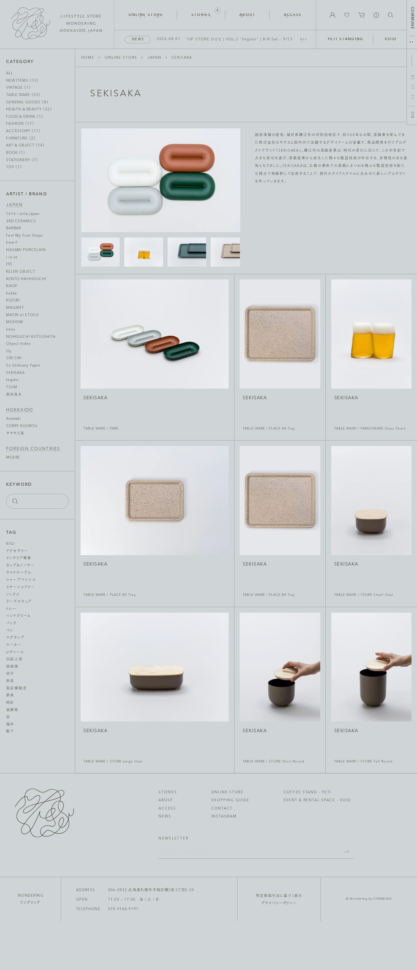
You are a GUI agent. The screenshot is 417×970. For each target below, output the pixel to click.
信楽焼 (12, 667)
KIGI (10, 544)
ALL (303, 39)
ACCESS (167, 808)
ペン (10, 631)
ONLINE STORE (121, 58)
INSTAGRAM (224, 816)
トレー (11, 609)
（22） (29, 109)
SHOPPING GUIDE (230, 800)
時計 (10, 703)
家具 (10, 695)
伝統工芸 (14, 659)
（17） (20, 124)
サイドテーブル (19, 573)
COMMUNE (412, 18)
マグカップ (15, 638)
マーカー (13, 645)
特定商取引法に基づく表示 (279, 896)
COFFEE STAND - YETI (308, 792)
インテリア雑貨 (18, 558)
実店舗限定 (16, 688)
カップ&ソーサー (20, 565)
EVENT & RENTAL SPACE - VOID (317, 800)
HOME (88, 58)
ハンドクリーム (18, 616)
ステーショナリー (20, 587)
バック (11, 623)
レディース (15, 652)
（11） (23, 131)
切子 (10, 674)
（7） (22, 160)
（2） (21, 138)
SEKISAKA (182, 58)
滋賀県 (12, 710)
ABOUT (165, 800)
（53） (23, 95)
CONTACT (222, 808)
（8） (27, 102)
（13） (22, 81)
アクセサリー (17, 551)
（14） (25, 145)
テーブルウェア (19, 601)
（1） (18, 88)
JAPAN (154, 58)
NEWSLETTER (173, 838)
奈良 (10, 681)
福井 (10, 724)
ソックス (13, 594)
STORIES (167, 792)
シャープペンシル (21, 580)
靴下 (10, 731)
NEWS (164, 816)
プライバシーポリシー (279, 903)
